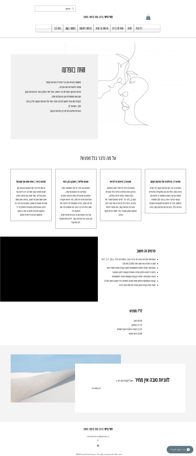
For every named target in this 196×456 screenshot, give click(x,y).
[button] (148, 17)
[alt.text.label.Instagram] (98, 445)
